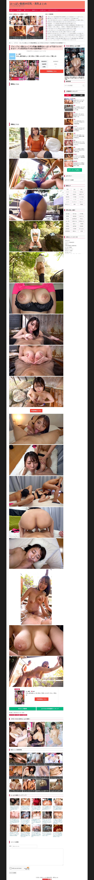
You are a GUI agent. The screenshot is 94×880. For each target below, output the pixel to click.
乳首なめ (81, 191)
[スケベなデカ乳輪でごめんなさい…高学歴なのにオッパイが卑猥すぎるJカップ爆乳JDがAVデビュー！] (47, 805)
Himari (67, 218)
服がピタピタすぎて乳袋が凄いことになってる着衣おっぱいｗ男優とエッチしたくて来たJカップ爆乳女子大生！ (36, 808)
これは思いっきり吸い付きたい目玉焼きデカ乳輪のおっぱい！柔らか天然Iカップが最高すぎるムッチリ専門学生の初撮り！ (57, 821)
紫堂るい (74, 231)
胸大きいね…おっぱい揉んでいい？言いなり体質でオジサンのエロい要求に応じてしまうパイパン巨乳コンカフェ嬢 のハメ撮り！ (25, 821)
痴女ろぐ (67, 244)
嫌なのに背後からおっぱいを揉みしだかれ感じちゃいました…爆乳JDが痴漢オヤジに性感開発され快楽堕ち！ (57, 808)
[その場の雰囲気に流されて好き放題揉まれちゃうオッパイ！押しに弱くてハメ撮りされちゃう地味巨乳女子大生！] (36, 818)
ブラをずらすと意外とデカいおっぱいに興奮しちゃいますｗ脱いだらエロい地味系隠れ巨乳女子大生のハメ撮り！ (36, 834)
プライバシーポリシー (54, 10)
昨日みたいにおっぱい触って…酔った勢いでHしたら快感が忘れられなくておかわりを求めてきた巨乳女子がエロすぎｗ (46, 821)
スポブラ (67, 199)
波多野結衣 (74, 218)
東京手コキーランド (69, 249)
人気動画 (19, 10)
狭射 (67, 194)
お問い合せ (43, 10)
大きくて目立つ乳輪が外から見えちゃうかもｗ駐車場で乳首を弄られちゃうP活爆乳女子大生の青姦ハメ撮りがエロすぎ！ (25, 834)
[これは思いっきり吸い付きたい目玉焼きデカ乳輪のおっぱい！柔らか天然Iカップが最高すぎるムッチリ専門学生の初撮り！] (58, 818)
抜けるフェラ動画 (68, 250)
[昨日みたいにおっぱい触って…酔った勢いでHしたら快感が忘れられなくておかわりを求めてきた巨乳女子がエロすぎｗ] (47, 818)
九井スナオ (81, 216)
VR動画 (81, 204)
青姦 (26, 714)
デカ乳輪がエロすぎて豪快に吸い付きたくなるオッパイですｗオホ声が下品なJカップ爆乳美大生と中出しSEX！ (25, 808)
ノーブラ (74, 199)
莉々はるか (81, 228)
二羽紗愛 (81, 223)
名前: (10, 846)
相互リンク (35, 10)
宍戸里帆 (81, 213)
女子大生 (12, 714)
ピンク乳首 (81, 196)
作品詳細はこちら (52, 71)
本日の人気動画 (22, 708)
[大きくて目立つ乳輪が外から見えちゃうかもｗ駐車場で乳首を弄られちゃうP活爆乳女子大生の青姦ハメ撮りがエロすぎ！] (25, 831)
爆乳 (81, 189)
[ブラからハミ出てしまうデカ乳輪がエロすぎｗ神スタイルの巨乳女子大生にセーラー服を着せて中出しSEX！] (15, 805)
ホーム (12, 10)
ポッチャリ (74, 201)
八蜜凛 (81, 231)
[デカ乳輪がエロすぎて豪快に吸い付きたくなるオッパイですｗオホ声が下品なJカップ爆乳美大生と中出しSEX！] (25, 805)
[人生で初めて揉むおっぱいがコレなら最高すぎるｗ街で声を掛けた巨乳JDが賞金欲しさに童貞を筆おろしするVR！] (15, 818)
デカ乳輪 (17, 714)
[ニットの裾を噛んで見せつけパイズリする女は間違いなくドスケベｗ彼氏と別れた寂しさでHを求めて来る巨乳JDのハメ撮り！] (58, 831)
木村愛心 (67, 226)
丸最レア (74, 223)
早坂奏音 (81, 226)
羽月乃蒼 (67, 213)
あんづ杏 (67, 221)
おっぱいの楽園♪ (68, 247)
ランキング (27, 10)
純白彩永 (67, 228)
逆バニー (81, 201)
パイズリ (67, 191)
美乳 (74, 189)
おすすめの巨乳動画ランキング (50, 708)
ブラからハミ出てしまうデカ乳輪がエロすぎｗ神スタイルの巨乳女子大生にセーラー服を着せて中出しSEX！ (14, 808)
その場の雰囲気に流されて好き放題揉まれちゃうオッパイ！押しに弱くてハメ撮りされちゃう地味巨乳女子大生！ (36, 821)
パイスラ (81, 199)
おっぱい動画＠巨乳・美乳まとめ (28, 3)
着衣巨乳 (67, 196)
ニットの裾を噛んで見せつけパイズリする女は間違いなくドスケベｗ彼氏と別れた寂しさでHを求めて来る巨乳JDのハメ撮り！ (57, 834)
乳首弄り (74, 194)
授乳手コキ (81, 194)
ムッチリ (67, 201)
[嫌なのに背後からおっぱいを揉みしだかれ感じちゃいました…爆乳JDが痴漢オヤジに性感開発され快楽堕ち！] (58, 805)
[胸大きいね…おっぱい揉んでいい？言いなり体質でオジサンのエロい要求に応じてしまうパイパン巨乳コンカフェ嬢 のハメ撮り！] (25, 818)
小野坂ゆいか (81, 221)
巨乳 (67, 189)
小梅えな (81, 218)
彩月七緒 (74, 213)
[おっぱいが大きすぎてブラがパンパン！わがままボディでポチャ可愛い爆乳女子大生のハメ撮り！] (47, 831)
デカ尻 (21, 714)
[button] (84, 85)
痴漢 (74, 204)
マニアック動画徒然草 (69, 242)
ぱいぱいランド (68, 252)
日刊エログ (67, 240)
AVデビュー (67, 204)
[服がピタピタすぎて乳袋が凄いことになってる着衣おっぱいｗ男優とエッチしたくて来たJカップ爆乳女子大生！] (36, 805)
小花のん (67, 223)
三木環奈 (74, 228)
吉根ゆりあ (74, 221)
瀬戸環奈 (74, 226)
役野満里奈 (67, 231)
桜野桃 (67, 216)
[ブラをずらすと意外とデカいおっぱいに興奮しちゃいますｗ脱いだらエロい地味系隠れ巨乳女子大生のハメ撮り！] (36, 831)
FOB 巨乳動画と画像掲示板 (70, 245)
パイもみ (74, 191)
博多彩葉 (74, 216)
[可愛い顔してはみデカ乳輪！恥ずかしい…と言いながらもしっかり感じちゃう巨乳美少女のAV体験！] (15, 831)
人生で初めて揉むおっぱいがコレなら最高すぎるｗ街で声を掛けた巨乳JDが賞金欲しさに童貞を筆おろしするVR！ (14, 821)
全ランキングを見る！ (74, 170)
